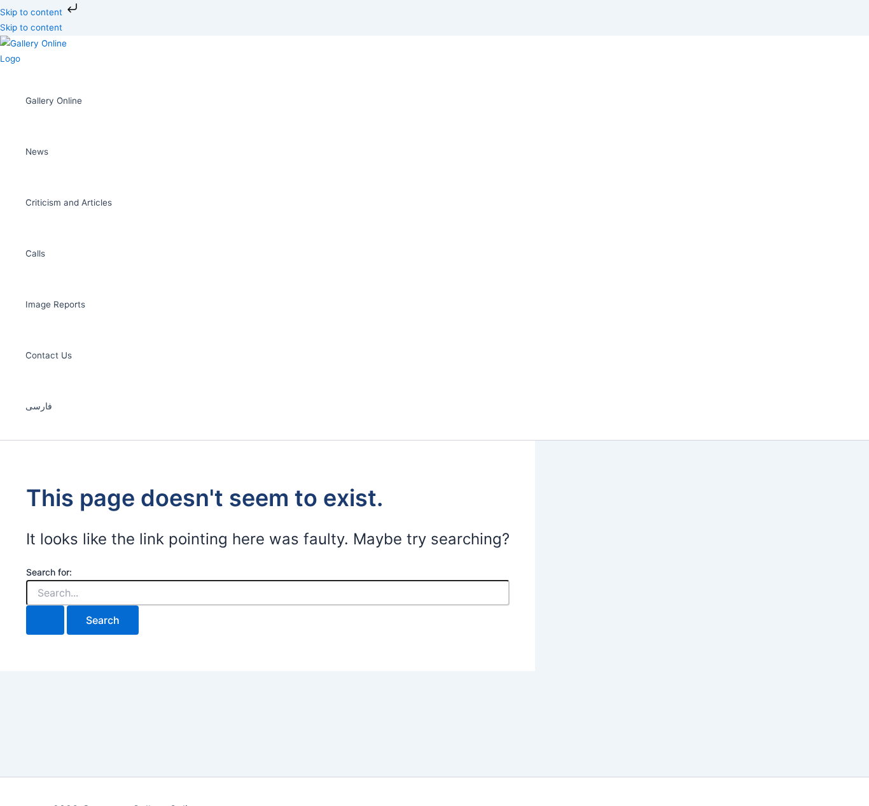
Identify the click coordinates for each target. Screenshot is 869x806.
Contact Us (48, 355)
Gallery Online (53, 100)
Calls (35, 253)
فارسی (38, 406)
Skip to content (32, 12)
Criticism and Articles (68, 202)
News (36, 151)
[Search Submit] (45, 620)
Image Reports (55, 304)
